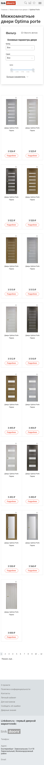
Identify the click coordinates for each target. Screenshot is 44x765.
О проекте (5, 685)
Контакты (5, 693)
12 (41, 654)
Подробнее (11, 156)
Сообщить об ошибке (10, 706)
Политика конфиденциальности (15, 689)
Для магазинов (8, 702)
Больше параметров (16, 77)
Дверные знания (8, 710)
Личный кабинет (8, 697)
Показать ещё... (7, 659)
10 (36, 654)
